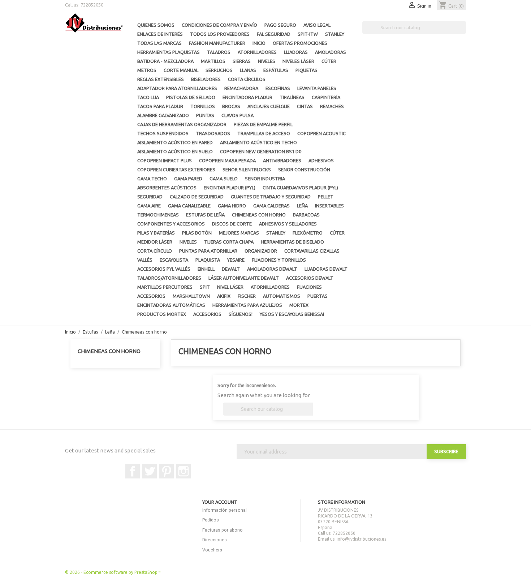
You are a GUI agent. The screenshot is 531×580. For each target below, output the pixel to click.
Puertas (317, 295)
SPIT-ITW (308, 33)
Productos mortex (161, 314)
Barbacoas (306, 214)
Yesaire (236, 259)
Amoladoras (330, 52)
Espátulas (275, 70)
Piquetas (306, 70)
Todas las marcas (159, 43)
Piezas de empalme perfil (263, 124)
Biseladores (206, 79)
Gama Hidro (232, 205)
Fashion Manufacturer (217, 43)
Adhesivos (321, 160)
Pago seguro (280, 24)
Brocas (231, 106)
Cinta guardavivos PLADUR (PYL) (300, 187)
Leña (302, 205)
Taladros (218, 52)
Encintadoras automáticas (171, 305)
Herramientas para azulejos (247, 305)
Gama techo (152, 178)
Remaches (332, 106)
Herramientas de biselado (292, 241)
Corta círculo (154, 250)
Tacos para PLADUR (160, 106)
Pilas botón (197, 232)
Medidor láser (154, 241)
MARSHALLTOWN (191, 295)
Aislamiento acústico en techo (258, 142)
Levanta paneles (316, 88)
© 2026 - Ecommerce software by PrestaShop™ (113, 572)
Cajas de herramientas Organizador (181, 124)
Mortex (298, 305)
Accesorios (151, 295)
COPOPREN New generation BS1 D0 (260, 151)
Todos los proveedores (220, 33)
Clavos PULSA (237, 115)
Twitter (149, 471)
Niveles (266, 61)
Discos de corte (232, 223)
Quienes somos (155, 24)
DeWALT (231, 268)
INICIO (259, 43)
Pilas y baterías (156, 232)
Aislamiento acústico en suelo (175, 151)
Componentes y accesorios (171, 223)
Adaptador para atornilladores (177, 88)
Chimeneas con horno (259, 214)
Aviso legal (317, 24)
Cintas (305, 106)
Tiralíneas (292, 97)
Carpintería (326, 97)
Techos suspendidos (163, 133)
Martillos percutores (165, 286)
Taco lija (148, 97)
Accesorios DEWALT (309, 277)
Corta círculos (247, 79)
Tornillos (202, 106)
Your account (219, 501)
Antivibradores (282, 160)
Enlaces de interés (160, 33)
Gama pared (188, 178)
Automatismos (281, 295)
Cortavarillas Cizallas (312, 250)
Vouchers (212, 550)
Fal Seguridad (273, 33)
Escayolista (174, 259)
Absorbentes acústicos (167, 187)
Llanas (248, 70)
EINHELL (206, 268)
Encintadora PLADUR (247, 97)
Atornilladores (257, 52)
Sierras (242, 61)
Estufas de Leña (205, 214)
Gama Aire (149, 205)
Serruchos (219, 70)
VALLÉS (144, 259)
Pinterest (166, 471)
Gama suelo (224, 178)
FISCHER (247, 295)
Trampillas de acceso (263, 133)
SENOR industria (265, 178)
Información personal (224, 510)
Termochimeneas (158, 214)
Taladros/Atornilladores (169, 277)
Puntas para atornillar (208, 250)
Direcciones (214, 539)
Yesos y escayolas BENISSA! (292, 314)
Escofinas (278, 88)
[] (463, 31)
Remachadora (241, 88)
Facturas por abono (222, 530)
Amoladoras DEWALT (272, 268)
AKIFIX (223, 295)
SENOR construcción (304, 169)
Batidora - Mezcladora (165, 61)
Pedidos (210, 520)
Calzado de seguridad (197, 196)
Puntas (205, 115)
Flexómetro (308, 232)
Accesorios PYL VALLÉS (163, 268)
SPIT (205, 286)
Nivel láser (230, 286)
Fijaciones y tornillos (279, 259)
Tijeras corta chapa (229, 241)
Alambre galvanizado (163, 115)
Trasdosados (213, 133)
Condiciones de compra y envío (219, 24)
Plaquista (207, 259)
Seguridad (150, 196)
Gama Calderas (271, 205)
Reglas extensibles (160, 79)
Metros (146, 70)
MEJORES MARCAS (239, 232)
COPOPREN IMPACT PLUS (164, 160)
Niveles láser (298, 61)
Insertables (329, 205)
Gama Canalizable (189, 205)
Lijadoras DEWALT (326, 268)
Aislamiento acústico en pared (175, 142)
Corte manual (181, 70)
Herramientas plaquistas (168, 52)
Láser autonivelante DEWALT (243, 277)
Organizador (261, 250)
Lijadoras (296, 52)
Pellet (325, 196)
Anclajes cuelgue (268, 106)
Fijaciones (309, 286)
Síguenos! (240, 314)
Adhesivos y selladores (288, 223)
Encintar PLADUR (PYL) (229, 187)
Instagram (183, 471)
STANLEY (334, 33)
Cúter (328, 61)
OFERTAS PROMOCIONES (300, 43)
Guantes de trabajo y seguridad (271, 196)
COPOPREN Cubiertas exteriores (176, 169)
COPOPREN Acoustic (321, 133)
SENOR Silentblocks (247, 169)
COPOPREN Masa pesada (227, 160)
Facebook (132, 471)
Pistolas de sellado (190, 97)
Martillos (213, 61)
